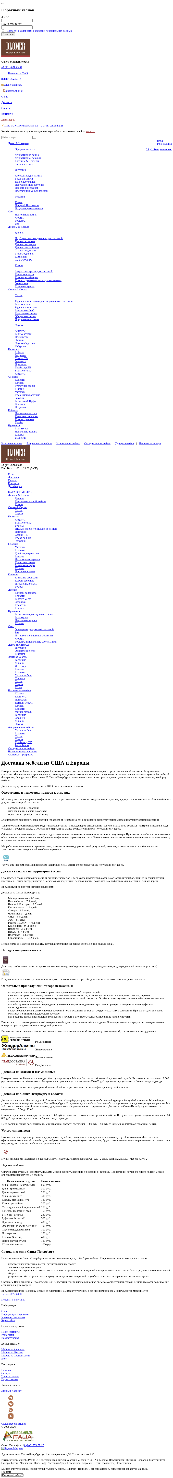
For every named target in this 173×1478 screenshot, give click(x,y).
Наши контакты (10, 1331)
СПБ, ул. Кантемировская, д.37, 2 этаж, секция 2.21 (33, 125)
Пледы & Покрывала (27, 205)
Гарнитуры (21, 428)
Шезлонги (21, 256)
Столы (18, 295)
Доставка (6, 102)
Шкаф (18, 687)
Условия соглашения (13, 1317)
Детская (12, 589)
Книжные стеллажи (26, 416)
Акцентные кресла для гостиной (34, 271)
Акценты (20, 330)
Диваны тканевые (25, 244)
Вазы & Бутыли (24, 178)
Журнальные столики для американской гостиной (44, 301)
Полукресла (22, 337)
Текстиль (20, 196)
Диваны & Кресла (18, 226)
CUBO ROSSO (23, 259)
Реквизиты (7, 1334)
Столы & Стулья (17, 289)
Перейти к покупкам (13, 1299)
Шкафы (19, 388)
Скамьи (19, 340)
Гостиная (13, 349)
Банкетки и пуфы (25, 565)
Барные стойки (23, 370)
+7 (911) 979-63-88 (11, 67)
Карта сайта (8, 1320)
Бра (17, 223)
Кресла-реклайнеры (26, 277)
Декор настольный (25, 181)
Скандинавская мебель (97, 443)
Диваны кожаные (25, 241)
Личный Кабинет (11, 1390)
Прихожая (14, 425)
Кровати (20, 379)
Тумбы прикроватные (27, 394)
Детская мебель (24, 702)
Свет (11, 211)
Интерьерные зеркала (27, 559)
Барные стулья (23, 333)
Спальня (13, 376)
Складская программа (20, 754)
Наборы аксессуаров (27, 187)
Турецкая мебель (124, 443)
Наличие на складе (150, 443)
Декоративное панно (27, 154)
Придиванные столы (27, 319)
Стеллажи (20, 601)
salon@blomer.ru (13, 84)
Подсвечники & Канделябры (31, 190)
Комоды (19, 382)
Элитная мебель (17, 656)
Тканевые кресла (24, 286)
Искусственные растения (29, 184)
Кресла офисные (24, 419)
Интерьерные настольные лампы (34, 635)
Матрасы (20, 391)
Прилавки (21, 364)
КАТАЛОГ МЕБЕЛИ (20, 492)
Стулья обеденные (25, 343)
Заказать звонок (14, 90)
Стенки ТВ (21, 358)
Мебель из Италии (12, 1352)
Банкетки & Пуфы (25, 401)
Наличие (6, 1370)
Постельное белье (25, 571)
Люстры (19, 217)
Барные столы (23, 304)
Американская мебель (39, 443)
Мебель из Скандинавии (15, 1355)
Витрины (20, 355)
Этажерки (20, 361)
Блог (4, 1358)
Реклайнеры (22, 745)
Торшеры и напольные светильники (36, 641)
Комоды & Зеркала (25, 592)
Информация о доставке (15, 1314)
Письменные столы (26, 413)
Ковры (18, 202)
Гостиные (20, 659)
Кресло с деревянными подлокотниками (38, 280)
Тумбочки (20, 605)
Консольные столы (26, 313)
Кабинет (13, 410)
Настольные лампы (26, 214)
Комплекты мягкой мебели (30, 501)
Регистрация (164, 143)
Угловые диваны (24, 253)
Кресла (19, 265)
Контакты (7, 113)
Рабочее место (23, 598)
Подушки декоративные (29, 208)
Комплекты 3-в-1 (24, 310)
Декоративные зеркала (28, 157)
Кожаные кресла (24, 274)
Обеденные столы (25, 316)
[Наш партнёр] (18, 1442)
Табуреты (20, 346)
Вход (160, 140)
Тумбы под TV (23, 742)
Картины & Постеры (27, 161)
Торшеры (20, 220)
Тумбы (19, 422)
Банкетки (20, 437)
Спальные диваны (25, 250)
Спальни (20, 717)
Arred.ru (90, 131)
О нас (4, 96)
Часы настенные (24, 164)
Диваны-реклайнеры (27, 247)
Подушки (20, 407)
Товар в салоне (10, 1376)
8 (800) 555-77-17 (11, 78)
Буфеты (19, 352)
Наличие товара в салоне (22, 751)
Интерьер (20, 169)
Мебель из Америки (12, 1349)
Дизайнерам (8, 119)
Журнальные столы (26, 307)
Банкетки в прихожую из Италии (34, 614)
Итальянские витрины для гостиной (36, 528)
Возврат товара (10, 1337)
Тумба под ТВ (23, 367)
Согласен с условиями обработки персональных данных (39, 30)
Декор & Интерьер (18, 143)
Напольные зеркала (26, 431)
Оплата (5, 108)
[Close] (2, 3)
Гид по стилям (9, 1379)
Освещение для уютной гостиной (34, 629)
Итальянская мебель (68, 443)
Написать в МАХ (18, 73)
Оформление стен (25, 149)
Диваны (19, 232)
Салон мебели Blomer (13, 1423)
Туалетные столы (25, 385)
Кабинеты (21, 696)
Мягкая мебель (23, 675)
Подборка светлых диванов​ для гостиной (39, 238)
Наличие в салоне (11, 443)
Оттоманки (21, 283)
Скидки (5, 1373)
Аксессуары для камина (28, 175)
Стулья (19, 325)
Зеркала (19, 398)
